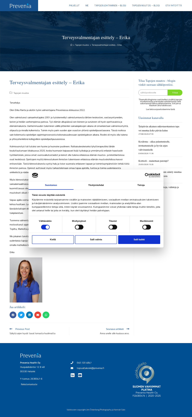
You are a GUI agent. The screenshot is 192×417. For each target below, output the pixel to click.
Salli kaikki (139, 239)
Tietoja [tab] (141, 185)
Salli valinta (96, 239)
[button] (13, 315)
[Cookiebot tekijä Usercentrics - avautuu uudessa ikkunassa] (147, 175)
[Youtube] (80, 375)
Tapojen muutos (21, 93)
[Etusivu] (71, 44)
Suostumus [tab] (51, 185)
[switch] (79, 227)
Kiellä (53, 239)
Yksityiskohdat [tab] (96, 185)
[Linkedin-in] (72, 375)
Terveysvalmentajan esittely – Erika (107, 44)
